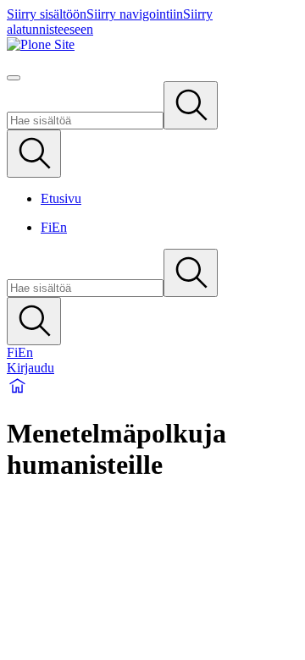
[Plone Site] (152, 44)
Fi (46, 227)
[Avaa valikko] (13, 77)
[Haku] (191, 105)
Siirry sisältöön (46, 14)
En (59, 227)
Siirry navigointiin (134, 14)
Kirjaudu (30, 367)
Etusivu (61, 198)
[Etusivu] (17, 392)
